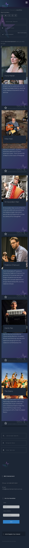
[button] (14, 34)
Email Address (7, 511)
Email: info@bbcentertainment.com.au (12, 488)
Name (4, 502)
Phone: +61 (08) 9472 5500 (10, 483)
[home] (10, 3)
